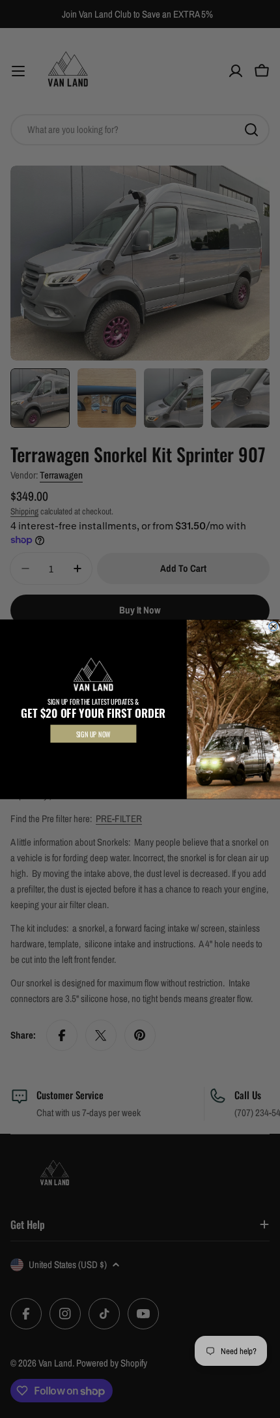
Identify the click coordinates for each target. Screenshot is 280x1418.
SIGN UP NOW (93, 733)
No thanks (93, 755)
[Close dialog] (273, 625)
